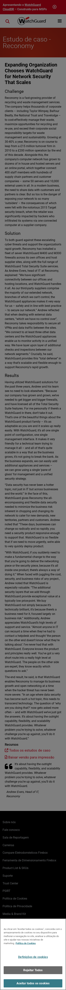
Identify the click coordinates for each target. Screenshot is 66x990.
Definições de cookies (33, 957)
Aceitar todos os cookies (33, 983)
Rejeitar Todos (33, 970)
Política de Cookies (26, 943)
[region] (33, 954)
